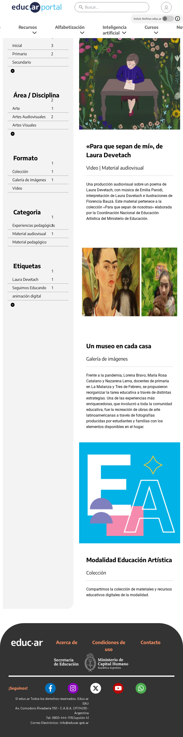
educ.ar (24, 699)
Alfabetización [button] (70, 27)
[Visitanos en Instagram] (73, 688)
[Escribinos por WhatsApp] (141, 688)
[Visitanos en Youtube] (118, 688)
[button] (13, 71)
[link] (166, 7)
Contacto (151, 642)
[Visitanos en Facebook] (50, 688)
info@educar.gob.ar (74, 723)
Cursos (151, 27)
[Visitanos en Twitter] (96, 688)
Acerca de (66, 642)
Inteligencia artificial (115, 29)
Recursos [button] (28, 27)
